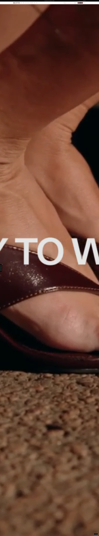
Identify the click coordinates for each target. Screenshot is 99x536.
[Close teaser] (2, 264)
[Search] (75, 3)
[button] (76, 3)
